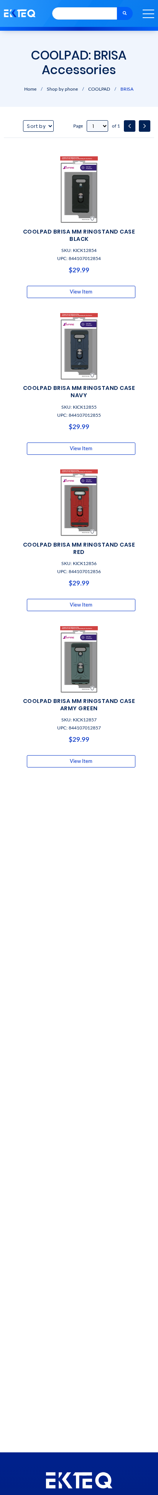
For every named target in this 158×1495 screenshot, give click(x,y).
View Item (81, 292)
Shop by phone (62, 89)
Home (30, 89)
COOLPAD (99, 89)
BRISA (126, 89)
